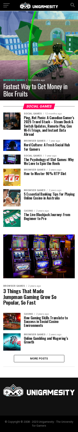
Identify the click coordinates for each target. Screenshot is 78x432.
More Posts (39, 358)
